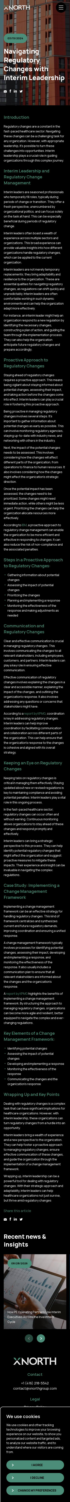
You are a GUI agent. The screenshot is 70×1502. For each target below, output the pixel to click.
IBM (24, 525)
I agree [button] (37, 1465)
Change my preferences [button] (37, 1490)
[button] (29, 1338)
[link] (17, 7)
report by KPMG (35, 713)
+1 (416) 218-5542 (35, 1383)
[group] (35, 1291)
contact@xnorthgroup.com (35, 1388)
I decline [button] (37, 1478)
